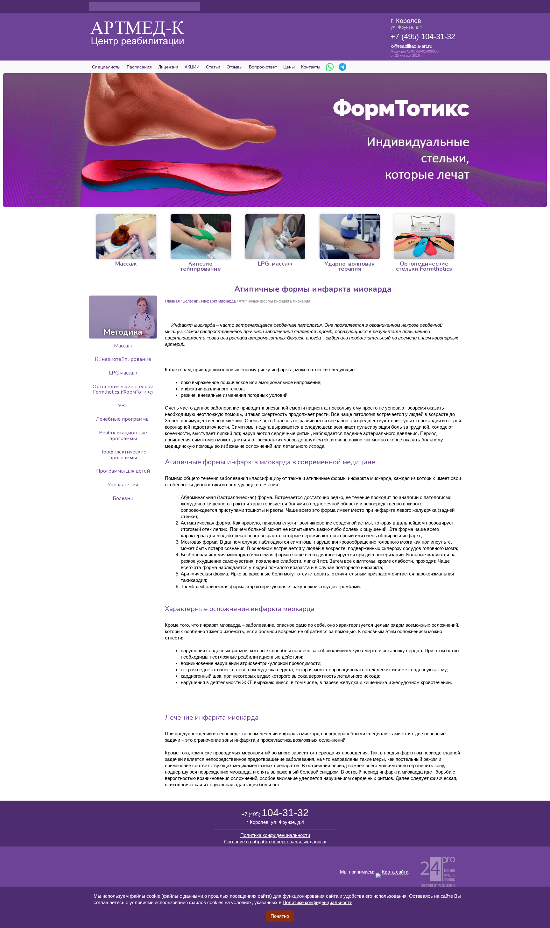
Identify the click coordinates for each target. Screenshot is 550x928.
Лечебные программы (123, 419)
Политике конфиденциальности (317, 902)
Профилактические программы (122, 454)
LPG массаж (123, 372)
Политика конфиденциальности (275, 835)
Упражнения (123, 484)
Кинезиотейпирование (123, 359)
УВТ (123, 405)
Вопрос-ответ (263, 66)
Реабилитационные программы (123, 435)
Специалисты (106, 66)
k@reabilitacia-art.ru (411, 46)
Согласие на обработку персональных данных (275, 841)
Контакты (310, 66)
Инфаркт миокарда (218, 301)
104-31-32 (275, 812)
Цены (289, 66)
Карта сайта (395, 871)
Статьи (213, 66)
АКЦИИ (192, 66)
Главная (172, 301)
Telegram (342, 67)
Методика (122, 332)
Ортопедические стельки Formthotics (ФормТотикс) (123, 389)
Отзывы (235, 66)
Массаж (123, 345)
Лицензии (168, 66)
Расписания (139, 66)
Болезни (190, 301)
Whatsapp (329, 67)
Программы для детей (123, 471)
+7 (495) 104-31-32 (423, 36)
